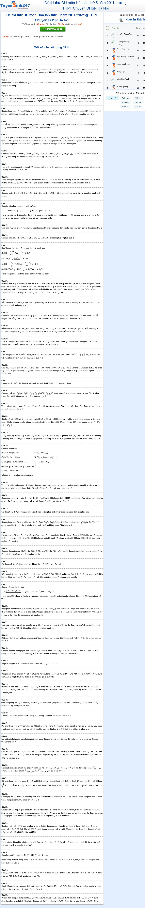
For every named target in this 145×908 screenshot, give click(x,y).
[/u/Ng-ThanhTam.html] (113, 35)
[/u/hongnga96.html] (113, 73)
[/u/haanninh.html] (113, 88)
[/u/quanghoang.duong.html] (113, 43)
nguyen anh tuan (123, 64)
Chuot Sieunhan (123, 49)
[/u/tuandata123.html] (113, 65)
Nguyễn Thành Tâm (125, 34)
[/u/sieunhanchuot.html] (113, 50)
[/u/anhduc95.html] (113, 58)
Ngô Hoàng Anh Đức (125, 57)
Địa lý (138, 107)
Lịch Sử (125, 107)
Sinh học (126, 102)
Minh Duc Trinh (123, 79)
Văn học (138, 102)
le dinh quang (122, 86)
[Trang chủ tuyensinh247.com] (15, 5)
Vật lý (138, 98)
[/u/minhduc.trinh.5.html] (113, 80)
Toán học (126, 98)
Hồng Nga (121, 72)
